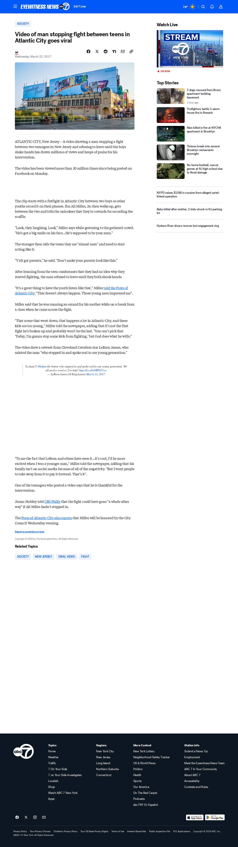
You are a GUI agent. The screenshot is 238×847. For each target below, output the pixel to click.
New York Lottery (144, 751)
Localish (53, 781)
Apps (51, 798)
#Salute (42, 366)
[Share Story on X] (97, 51)
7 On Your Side (57, 769)
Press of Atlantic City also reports (46, 517)
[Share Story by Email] (123, 51)
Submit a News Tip (196, 751)
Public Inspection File (159, 831)
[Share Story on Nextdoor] (114, 51)
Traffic (52, 763)
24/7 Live (79, 6)
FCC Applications (181, 831)
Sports (137, 781)
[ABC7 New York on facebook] (17, 817)
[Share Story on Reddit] (105, 51)
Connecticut (103, 775)
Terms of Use (117, 831)
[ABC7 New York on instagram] (35, 817)
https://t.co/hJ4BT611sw (93, 370)
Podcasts (138, 798)
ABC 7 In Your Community (200, 769)
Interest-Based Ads (136, 831)
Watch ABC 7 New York (63, 792)
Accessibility (192, 781)
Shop (51, 787)
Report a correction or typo (29, 531)
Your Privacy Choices (40, 831)
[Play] (190, 48)
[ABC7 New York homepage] (45, 7)
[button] (15, 6)
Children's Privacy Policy (66, 831)
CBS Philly (52, 501)
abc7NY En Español (145, 804)
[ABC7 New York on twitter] (26, 817)
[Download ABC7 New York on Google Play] (215, 817)
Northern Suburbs (107, 769)
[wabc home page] (23, 751)
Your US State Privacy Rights (94, 831)
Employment (192, 757)
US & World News (144, 763)
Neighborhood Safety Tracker (151, 757)
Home (52, 751)
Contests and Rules (196, 787)
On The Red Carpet (145, 792)
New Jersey (103, 757)
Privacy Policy (20, 831)
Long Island (103, 763)
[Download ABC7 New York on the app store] (195, 817)
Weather (53, 757)
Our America (141, 787)
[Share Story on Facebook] (88, 51)
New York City (105, 751)
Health (137, 775)
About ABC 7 (192, 775)
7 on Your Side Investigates (64, 775)
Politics (137, 769)
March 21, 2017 (95, 374)
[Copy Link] (131, 51)
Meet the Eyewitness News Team (204, 763)
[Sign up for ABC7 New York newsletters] (44, 817)
